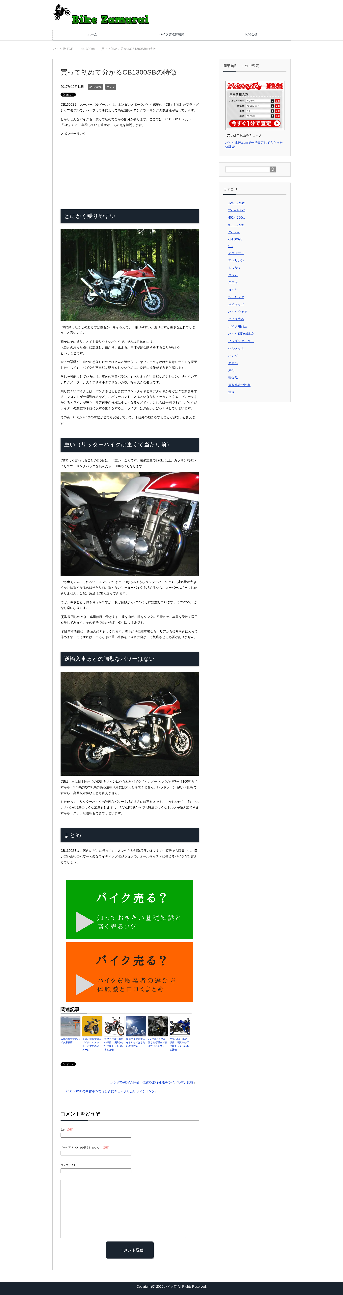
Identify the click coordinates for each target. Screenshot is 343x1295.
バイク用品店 (237, 326)
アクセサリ (236, 253)
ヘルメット (236, 348)
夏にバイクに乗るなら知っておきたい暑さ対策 (135, 1042)
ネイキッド (236, 304)
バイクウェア (237, 311)
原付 (231, 370)
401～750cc (236, 217)
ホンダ (111, 86)
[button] (130, 275)
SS (230, 246)
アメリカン (236, 260)
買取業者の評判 (239, 385)
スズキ (233, 282)
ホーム (92, 34)
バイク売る (236, 319)
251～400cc (236, 210)
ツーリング (236, 297)
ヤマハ (233, 363)
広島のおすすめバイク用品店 (70, 1041)
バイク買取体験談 (171, 34)
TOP (66, 49)
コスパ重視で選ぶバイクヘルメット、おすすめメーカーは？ (91, 1044)
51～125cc (236, 225)
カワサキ (234, 267)
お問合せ (251, 34)
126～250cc (236, 203)
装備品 (233, 377)
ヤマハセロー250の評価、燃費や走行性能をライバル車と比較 (113, 1044)
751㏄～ (234, 232)
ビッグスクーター (241, 341)
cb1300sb (95, 86)
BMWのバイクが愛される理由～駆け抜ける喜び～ (157, 1042)
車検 (231, 392)
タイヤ (233, 289)
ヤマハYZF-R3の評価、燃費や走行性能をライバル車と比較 (179, 1044)
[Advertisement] (94, 167)
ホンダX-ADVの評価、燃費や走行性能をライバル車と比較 (151, 1082)
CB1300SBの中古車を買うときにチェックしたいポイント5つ (110, 1091)
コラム (233, 275)
